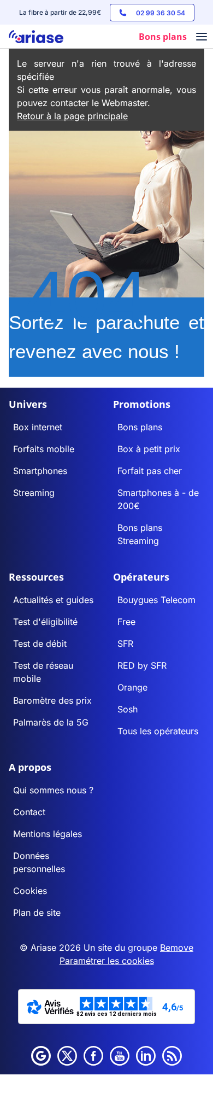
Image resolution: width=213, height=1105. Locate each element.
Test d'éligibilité (45, 621)
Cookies (30, 890)
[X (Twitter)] (67, 1056)
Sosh (127, 709)
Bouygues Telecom (156, 599)
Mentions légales (47, 833)
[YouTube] (119, 1056)
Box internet (37, 427)
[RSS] (172, 1056)
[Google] (41, 1056)
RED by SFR (142, 665)
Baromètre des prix (52, 700)
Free (126, 621)
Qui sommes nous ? (53, 790)
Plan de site (37, 912)
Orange (132, 687)
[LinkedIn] (146, 1056)
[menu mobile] (201, 38)
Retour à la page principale (72, 115)
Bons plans (139, 427)
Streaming (34, 492)
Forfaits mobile (43, 448)
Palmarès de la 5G (50, 722)
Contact (29, 811)
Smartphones (40, 470)
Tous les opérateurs (157, 731)
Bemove (176, 947)
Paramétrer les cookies (107, 960)
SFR (125, 643)
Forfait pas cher (149, 470)
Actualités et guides (53, 599)
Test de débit (40, 643)
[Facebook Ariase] (93, 1056)
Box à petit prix (148, 448)
